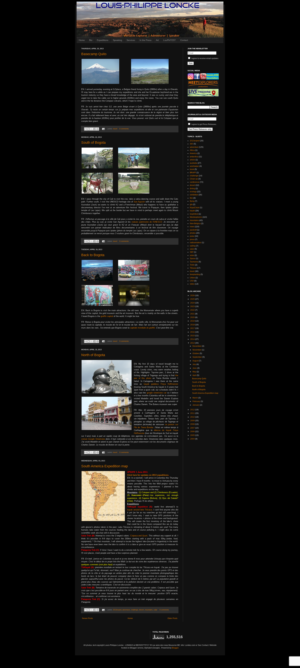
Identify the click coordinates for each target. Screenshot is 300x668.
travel (115, 129)
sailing (192, 246)
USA (192, 281)
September (197, 357)
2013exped (117, 610)
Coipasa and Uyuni (139, 535)
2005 (192, 435)
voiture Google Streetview (93, 439)
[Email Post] (103, 129)
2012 (192, 410)
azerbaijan (194, 166)
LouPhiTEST (169, 40)
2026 (192, 295)
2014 (192, 339)
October (196, 353)
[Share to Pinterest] (97, 129)
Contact (184, 40)
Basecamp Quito (93, 54)
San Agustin (139, 202)
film (191, 198)
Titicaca (193, 268)
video (192, 284)
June (194, 368)
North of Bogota (93, 355)
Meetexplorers (196, 217)
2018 (192, 325)
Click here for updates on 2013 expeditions (147, 475)
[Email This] (85, 129)
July (194, 364)
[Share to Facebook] (94, 129)
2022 (192, 310)
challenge (134, 610)
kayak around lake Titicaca (139, 510)
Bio (90, 40)
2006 (192, 431)
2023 (192, 306)
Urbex (192, 278)
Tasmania (194, 262)
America (193, 153)
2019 (192, 321)
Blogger (175, 648)
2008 (192, 424)
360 (191, 144)
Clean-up (194, 179)
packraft (193, 230)
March (195, 398)
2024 (192, 303)
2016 (192, 332)
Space (192, 258)
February (196, 401)
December (197, 346)
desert (141, 610)
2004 (192, 439)
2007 (192, 428)
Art (157, 40)
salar (155, 610)
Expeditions (102, 40)
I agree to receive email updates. (205, 58)
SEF (191, 252)
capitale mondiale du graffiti (142, 328)
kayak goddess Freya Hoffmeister (161, 384)
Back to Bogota (92, 255)
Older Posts (172, 618)
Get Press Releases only (200, 129)
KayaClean (194, 207)
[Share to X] (91, 129)
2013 (192, 343)
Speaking (117, 40)
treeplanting (195, 274)
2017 (192, 328)
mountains (149, 610)
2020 (192, 317)
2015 (192, 336)
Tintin (192, 265)
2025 (192, 299)
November (197, 350)
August (195, 361)
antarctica (194, 157)
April (194, 375)
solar (192, 255)
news (192, 227)
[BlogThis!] (88, 129)
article (192, 160)
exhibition (194, 195)
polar (192, 236)
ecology (193, 192)
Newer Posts (87, 618)
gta (191, 204)
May (194, 372)
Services (131, 40)
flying (192, 201)
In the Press (145, 40)
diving (192, 188)
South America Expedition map (104, 466)
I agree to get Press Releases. (204, 124)
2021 (192, 314)
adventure (126, 610)
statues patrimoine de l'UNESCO (147, 222)
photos (193, 233)
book (192, 169)
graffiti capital (107, 316)
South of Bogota (93, 142)
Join (190, 63)
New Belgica (195, 223)
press (192, 239)
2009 (192, 421)
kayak (192, 211)
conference (194, 182)
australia (193, 163)
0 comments (124, 129)
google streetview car (156, 393)
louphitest (194, 214)
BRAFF (193, 172)
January (196, 405)
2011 (192, 413)
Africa (192, 150)
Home (82, 40)
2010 (192, 417)
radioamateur (195, 242)
